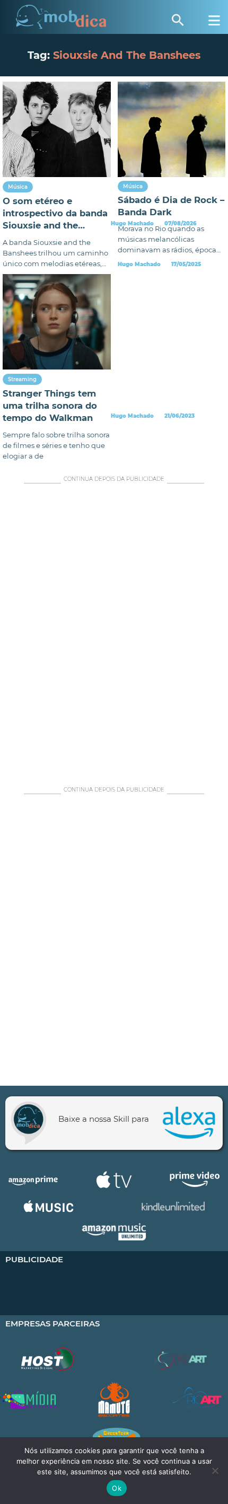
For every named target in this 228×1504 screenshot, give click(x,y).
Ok (116, 1488)
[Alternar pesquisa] (178, 20)
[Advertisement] (114, 632)
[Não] (214, 1470)
